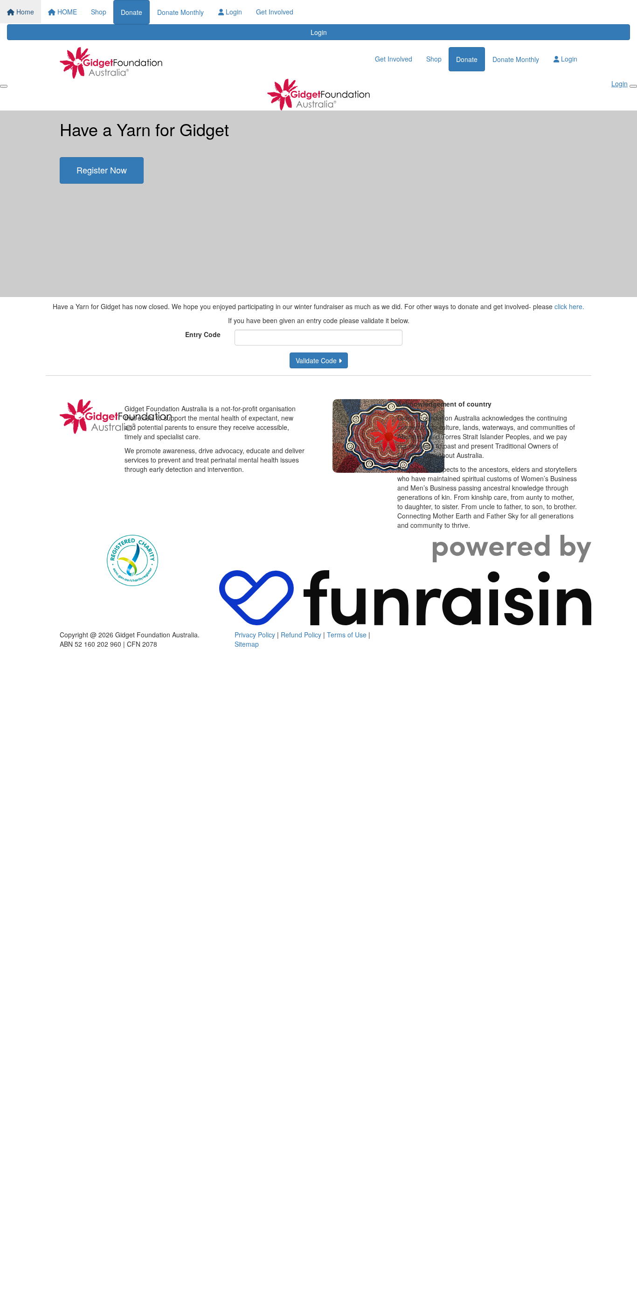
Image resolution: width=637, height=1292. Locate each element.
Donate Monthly (180, 12)
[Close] (633, 86)
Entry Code (203, 334)
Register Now (101, 170)
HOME (66, 11)
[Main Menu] (3, 86)
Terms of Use (347, 634)
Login (233, 11)
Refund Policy (301, 634)
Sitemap (247, 644)
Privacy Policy (255, 634)
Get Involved (274, 11)
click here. (569, 306)
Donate (131, 12)
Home (24, 11)
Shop (98, 11)
